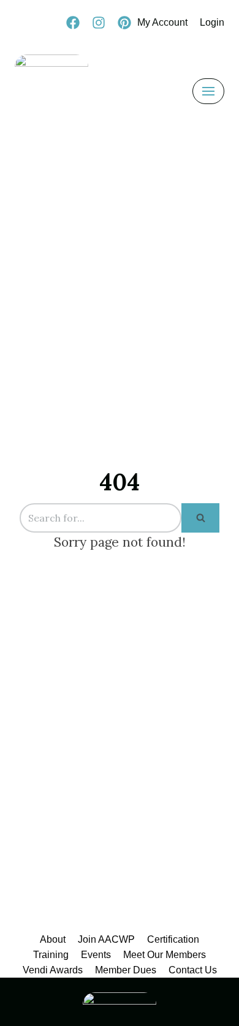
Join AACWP (106, 939)
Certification (173, 939)
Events (96, 954)
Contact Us (193, 970)
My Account (162, 22)
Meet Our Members (164, 954)
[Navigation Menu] (208, 91)
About (53, 939)
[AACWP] (51, 91)
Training (51, 954)
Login (212, 22)
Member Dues (125, 970)
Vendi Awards (53, 970)
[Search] (200, 518)
